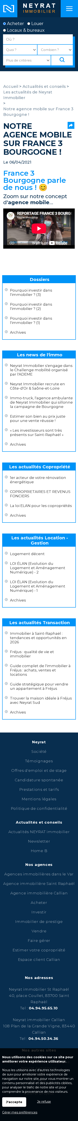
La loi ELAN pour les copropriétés (41, 506)
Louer (37, 23)
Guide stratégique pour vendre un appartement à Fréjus (39, 686)
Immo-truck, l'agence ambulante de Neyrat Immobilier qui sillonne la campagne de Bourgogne (41, 402)
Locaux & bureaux (25, 30)
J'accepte (14, 1102)
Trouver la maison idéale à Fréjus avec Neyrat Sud (41, 700)
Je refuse (44, 1102)
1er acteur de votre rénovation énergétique (38, 479)
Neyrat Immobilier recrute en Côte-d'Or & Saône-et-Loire (37, 386)
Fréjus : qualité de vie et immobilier (32, 654)
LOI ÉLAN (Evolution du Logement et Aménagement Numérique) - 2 (37, 567)
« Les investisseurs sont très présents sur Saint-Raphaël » (36, 432)
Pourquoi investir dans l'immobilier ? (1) (31, 320)
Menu (69, 8)
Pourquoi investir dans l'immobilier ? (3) (31, 292)
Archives (18, 332)
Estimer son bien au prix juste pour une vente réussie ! (37, 418)
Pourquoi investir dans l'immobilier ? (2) (31, 306)
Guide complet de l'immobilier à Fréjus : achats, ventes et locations (40, 670)
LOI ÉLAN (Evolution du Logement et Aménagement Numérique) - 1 (37, 586)
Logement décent (27, 554)
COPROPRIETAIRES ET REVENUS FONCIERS (40, 493)
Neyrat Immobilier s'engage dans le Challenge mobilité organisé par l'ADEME (41, 369)
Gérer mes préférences (19, 1112)
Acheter (15, 23)
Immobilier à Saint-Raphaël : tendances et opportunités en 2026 (38, 637)
